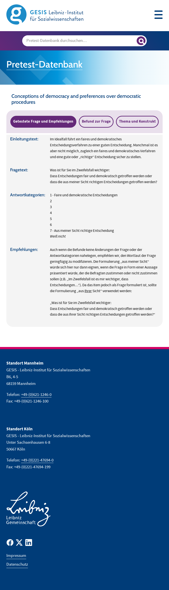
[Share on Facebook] (10, 543)
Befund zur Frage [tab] (96, 121)
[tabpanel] (84, 231)
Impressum (16, 555)
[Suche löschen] (131, 41)
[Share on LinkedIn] (28, 543)
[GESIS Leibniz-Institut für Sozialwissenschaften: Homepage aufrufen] (44, 14)
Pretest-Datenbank (44, 64)
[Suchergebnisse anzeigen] (141, 40)
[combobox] (84, 40)
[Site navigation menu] (158, 15)
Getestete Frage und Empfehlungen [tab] (43, 121)
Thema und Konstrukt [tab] (137, 121)
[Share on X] (19, 543)
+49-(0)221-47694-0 (37, 460)
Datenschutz (17, 564)
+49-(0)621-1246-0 (36, 394)
